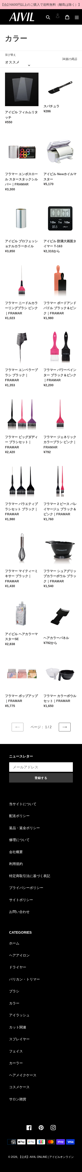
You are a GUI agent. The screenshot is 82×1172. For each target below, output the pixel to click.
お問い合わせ (19, 912)
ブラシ (14, 991)
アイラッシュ (19, 1015)
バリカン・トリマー (24, 979)
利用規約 (16, 864)
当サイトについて (22, 804)
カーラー (16, 1063)
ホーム (14, 943)
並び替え (10, 54)
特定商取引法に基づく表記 (29, 876)
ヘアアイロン (19, 955)
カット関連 (17, 1027)
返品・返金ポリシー (24, 828)
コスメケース (19, 1087)
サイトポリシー (21, 900)
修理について (19, 840)
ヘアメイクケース (22, 1075)
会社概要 (16, 852)
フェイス (16, 1051)
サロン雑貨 (17, 1099)
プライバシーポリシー (26, 888)
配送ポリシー (19, 816)
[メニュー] (77, 15)
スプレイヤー (19, 1039)
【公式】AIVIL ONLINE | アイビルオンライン (46, 1157)
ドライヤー (17, 967)
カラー (14, 1003)
